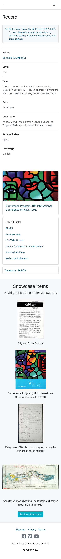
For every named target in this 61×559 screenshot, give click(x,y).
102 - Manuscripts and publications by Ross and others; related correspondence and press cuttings (32, 35)
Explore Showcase (30, 514)
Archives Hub (13, 234)
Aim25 (9, 228)
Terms (41, 529)
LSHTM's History (15, 240)
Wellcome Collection (17, 258)
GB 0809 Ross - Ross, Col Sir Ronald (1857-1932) (30, 29)
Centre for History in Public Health (25, 246)
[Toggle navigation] (54, 4)
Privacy (31, 529)
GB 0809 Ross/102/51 (14, 57)
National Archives (15, 252)
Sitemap (20, 529)
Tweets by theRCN (15, 270)
